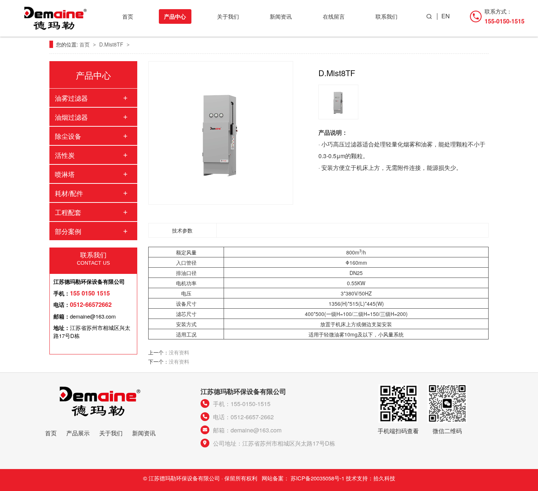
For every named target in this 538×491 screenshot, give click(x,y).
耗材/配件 (69, 193)
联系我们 (386, 16)
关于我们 (228, 16)
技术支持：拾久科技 (370, 478)
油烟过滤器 (71, 117)
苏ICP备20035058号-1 (317, 478)
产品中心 (175, 16)
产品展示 (78, 432)
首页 (127, 16)
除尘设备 (68, 136)
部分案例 (68, 231)
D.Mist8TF (112, 44)
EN (445, 16)
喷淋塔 (65, 174)
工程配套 (68, 212)
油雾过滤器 (71, 98)
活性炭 (65, 155)
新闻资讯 (281, 16)
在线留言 (334, 16)
